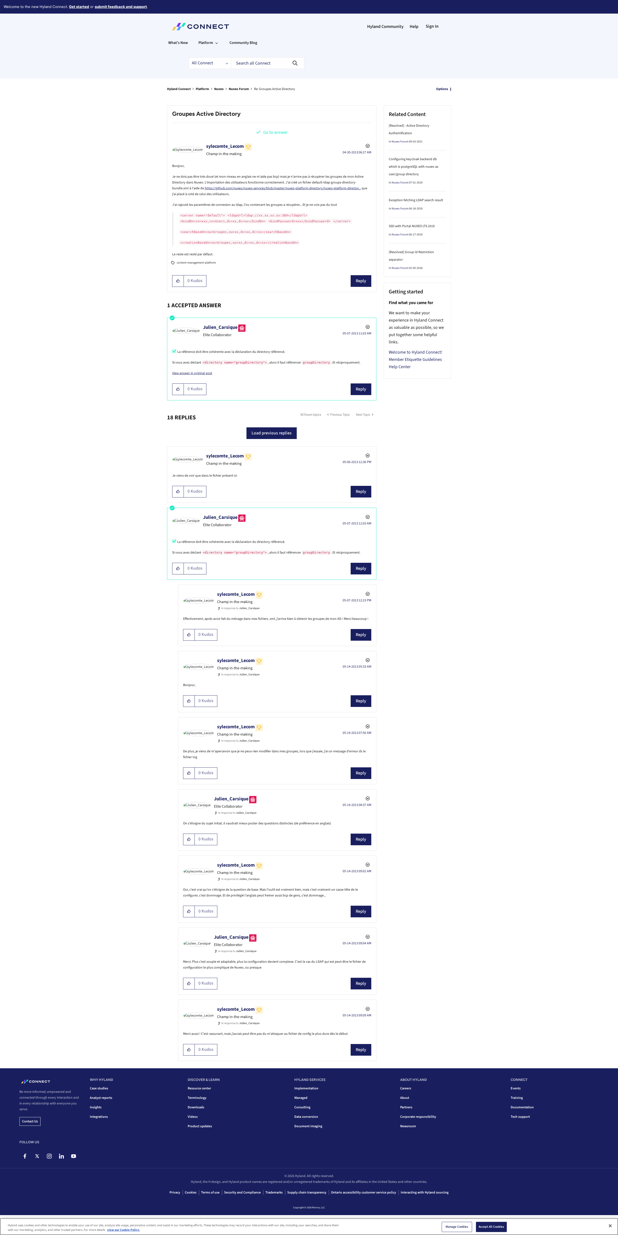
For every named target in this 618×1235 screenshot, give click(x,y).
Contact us (30, 1121)
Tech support (520, 1116)
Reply (361, 281)
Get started (79, 6)
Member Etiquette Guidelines (415, 359)
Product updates (200, 1126)
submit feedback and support (121, 6)
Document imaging (308, 1126)
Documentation (522, 1107)
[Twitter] (37, 1156)
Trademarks (274, 1192)
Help (414, 27)
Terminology (197, 1097)
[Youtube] (73, 1156)
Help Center (400, 367)
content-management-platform (196, 263)
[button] (178, 281)
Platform (202, 89)
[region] (309, 1226)
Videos (193, 1116)
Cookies (190, 1192)
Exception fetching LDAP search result (416, 200)
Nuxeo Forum (239, 89)
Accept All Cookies (491, 1227)
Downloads (196, 1107)
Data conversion (306, 1116)
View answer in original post (192, 373)
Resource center (199, 1088)
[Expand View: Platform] (216, 42)
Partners (406, 1107)
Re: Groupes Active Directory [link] (274, 89)
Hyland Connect (179, 89)
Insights (96, 1107)
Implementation (306, 1088)
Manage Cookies (457, 1227)
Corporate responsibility (418, 1116)
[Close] (610, 1225)
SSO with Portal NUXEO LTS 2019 (412, 226)
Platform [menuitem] (205, 42)
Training (517, 1097)
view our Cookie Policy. (123, 1230)
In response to (240, 608)
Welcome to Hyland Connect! (415, 352)
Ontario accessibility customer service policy (363, 1192)
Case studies (99, 1088)
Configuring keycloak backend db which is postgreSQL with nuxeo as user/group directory (413, 167)
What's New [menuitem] (178, 42)
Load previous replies (272, 433)
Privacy (174, 1192)
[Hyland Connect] (200, 26)
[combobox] (267, 63)
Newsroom (408, 1126)
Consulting (302, 1107)
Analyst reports (101, 1097)
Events (516, 1088)
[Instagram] (49, 1156)
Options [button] (442, 89)
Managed (300, 1097)
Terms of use (210, 1192)
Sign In (432, 26)
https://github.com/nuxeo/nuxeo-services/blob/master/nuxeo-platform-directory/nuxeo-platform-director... (283, 188)
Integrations (99, 1116)
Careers (405, 1088)
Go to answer (275, 132)
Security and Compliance (242, 1192)
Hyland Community (385, 27)
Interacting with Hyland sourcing (425, 1192)
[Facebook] (24, 1156)
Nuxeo (219, 89)
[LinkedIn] (61, 1156)
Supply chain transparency (306, 1192)
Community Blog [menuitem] (243, 42)
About (404, 1097)
